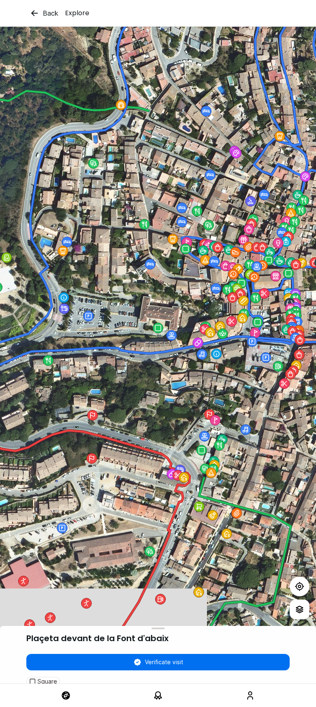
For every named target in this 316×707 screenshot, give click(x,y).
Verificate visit (164, 661)
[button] (254, 277)
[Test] (299, 586)
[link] (66, 695)
